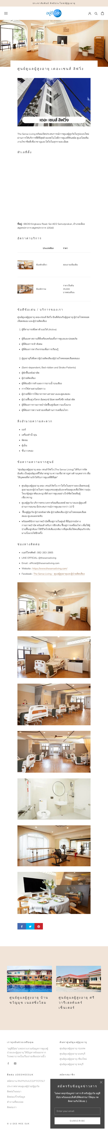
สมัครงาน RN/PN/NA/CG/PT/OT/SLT (26, 1081)
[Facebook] (8, 1063)
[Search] (96, 13)
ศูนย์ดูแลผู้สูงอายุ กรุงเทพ (72, 1048)
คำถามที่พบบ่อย (15, 1102)
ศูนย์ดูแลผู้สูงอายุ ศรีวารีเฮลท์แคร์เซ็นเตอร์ (77, 1003)
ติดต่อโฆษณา (14, 1091)
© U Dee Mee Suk (18, 1123)
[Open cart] (102, 13)
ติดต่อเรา (12, 1107)
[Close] (101, 1082)
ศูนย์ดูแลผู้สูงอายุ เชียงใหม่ (73, 1059)
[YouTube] (15, 1063)
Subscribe (77, 1120)
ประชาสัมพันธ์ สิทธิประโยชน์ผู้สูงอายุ (54, 3)
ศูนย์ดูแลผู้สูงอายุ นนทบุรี (72, 1053)
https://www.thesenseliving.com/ (49, 568)
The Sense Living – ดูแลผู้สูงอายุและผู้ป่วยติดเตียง (59, 573)
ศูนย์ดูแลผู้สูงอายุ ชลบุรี (71, 1064)
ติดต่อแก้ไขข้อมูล (16, 1096)
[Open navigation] (6, 13)
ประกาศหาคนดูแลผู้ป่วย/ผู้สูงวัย (23, 1086)
